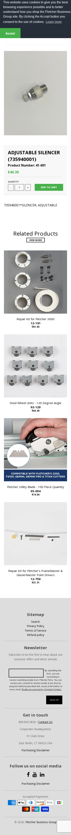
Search (35, 621)
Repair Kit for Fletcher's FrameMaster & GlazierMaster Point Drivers (35, 575)
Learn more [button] (54, 22)
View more (35, 240)
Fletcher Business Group (41, 822)
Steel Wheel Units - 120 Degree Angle (35, 405)
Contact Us (45, 722)
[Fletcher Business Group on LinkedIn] (42, 774)
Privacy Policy (35, 626)
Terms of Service (35, 630)
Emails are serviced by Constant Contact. (42, 689)
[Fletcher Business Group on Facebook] (28, 774)
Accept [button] (10, 33)
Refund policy (35, 635)
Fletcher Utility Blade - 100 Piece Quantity (35, 489)
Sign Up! (54, 699)
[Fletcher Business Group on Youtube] (35, 774)
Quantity (13, 181)
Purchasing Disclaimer (35, 750)
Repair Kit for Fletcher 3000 (35, 321)
